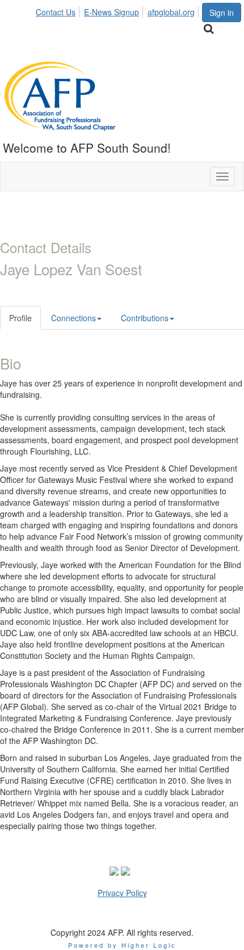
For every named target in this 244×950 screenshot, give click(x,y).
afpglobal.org (171, 12)
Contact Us (55, 12)
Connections (73, 317)
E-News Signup (111, 12)
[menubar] (118, 10)
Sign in (221, 12)
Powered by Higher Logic (122, 944)
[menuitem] (59, 10)
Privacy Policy (122, 892)
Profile (20, 317)
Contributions (145, 317)
